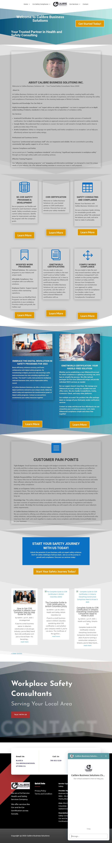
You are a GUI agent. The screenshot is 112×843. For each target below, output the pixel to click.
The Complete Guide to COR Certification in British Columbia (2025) (56, 604)
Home (26, 4)
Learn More (25, 235)
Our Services (73, 4)
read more (24, 642)
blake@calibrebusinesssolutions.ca (25, 763)
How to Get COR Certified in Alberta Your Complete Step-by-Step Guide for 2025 (24, 611)
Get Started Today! (89, 23)
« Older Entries (16, 653)
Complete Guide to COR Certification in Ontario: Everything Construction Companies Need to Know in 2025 (88, 611)
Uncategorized (24, 620)
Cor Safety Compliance (40, 4)
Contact (85, 4)
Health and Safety (53, 612)
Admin (19, 618)
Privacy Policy (40, 791)
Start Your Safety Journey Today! (56, 571)
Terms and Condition (43, 794)
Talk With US (20, 715)
